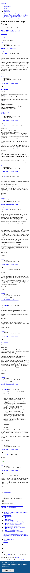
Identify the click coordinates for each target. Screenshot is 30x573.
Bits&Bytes (3, 113)
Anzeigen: (4, 497)
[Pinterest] (3, 549)
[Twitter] (3, 547)
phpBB (8, 554)
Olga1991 (3, 76)
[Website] (3, 544)
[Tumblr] (3, 551)
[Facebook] (3, 545)
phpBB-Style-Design (22, 559)
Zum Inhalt (3, 3)
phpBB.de (16, 557)
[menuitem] (5, 8)
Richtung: (13, 498)
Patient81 (3, 198)
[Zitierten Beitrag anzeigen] (16, 391)
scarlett (2, 42)
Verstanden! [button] (8, 570)
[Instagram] (3, 548)
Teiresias (3, 293)
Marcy (2, 165)
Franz (2, 465)
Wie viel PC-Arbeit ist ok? (10, 31)
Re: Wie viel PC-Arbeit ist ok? (9, 83)
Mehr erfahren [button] (6, 566)
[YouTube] (3, 552)
